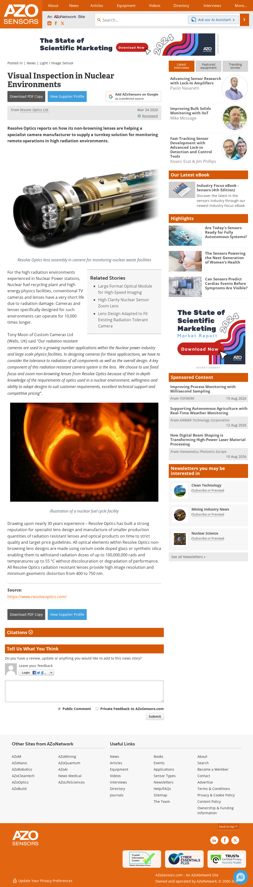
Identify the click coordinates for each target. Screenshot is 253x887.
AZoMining (67, 756)
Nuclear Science (204, 533)
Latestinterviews (181, 66)
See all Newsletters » (188, 556)
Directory (117, 788)
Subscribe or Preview (207, 490)
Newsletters (163, 782)
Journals (117, 795)
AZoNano (19, 763)
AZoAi (63, 769)
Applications (164, 769)
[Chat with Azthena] (240, 877)
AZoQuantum (69, 763)
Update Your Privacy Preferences (44, 880)
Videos (115, 775)
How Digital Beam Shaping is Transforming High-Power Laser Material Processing (208, 439)
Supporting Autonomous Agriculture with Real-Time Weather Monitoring (209, 410)
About (202, 756)
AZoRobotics (22, 769)
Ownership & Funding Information (215, 810)
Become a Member (213, 769)
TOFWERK (187, 398)
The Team (162, 801)
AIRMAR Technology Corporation (205, 420)
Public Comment (77, 708)
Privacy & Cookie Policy (216, 795)
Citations (17, 632)
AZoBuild (19, 788)
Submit (155, 716)
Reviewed (150, 116)
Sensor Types (165, 775)
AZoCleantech (23, 775)
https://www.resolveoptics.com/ (37, 596)
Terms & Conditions (213, 788)
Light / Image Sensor (57, 63)
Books (158, 756)
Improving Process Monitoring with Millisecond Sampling (203, 389)
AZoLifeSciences (71, 782)
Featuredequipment (208, 66)
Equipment (119, 769)
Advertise (205, 782)
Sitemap (160, 795)
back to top (227, 826)
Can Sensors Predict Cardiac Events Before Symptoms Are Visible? (226, 283)
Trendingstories (235, 66)
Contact (203, 775)
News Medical (70, 775)
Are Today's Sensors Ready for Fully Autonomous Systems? (226, 232)
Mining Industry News (210, 509)
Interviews (118, 782)
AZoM (16, 756)
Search (203, 763)
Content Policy (209, 801)
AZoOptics (20, 782)
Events (159, 763)
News (31, 63)
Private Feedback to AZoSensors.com (132, 708)
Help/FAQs (162, 788)
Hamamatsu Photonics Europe (203, 451)
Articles (116, 763)
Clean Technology (206, 485)
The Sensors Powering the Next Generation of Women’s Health (225, 258)
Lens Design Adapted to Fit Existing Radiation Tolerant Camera (123, 320)
